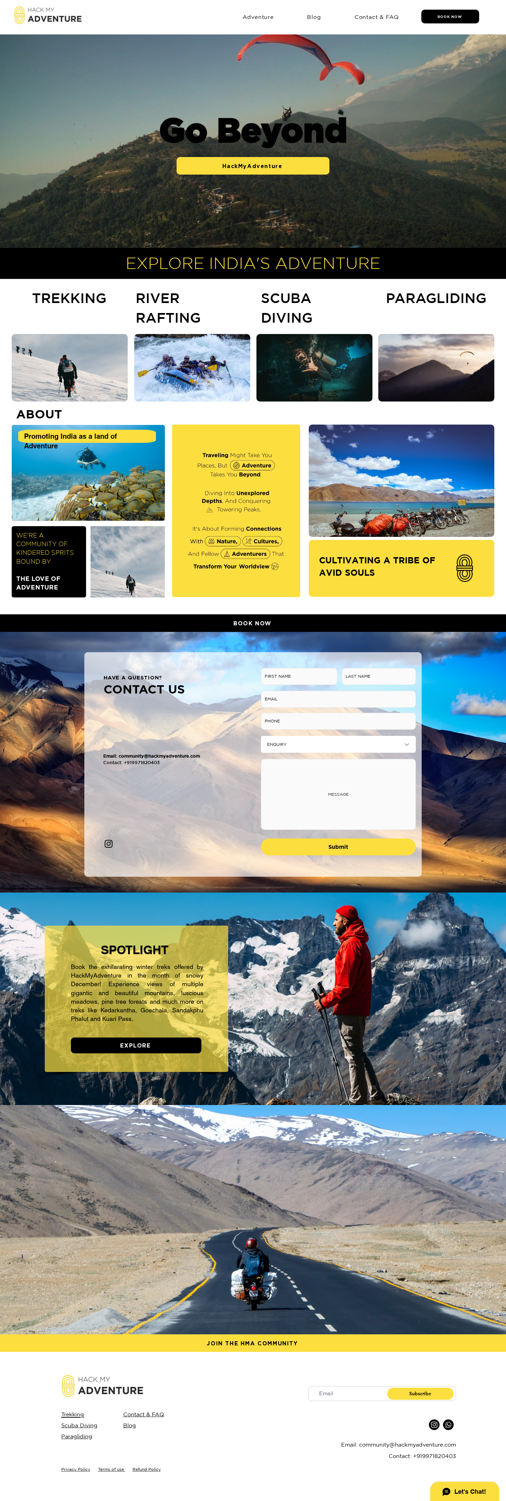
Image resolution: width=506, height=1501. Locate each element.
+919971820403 (434, 1456)
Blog (129, 1425)
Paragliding (76, 1436)
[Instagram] (108, 843)
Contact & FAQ (143, 1414)
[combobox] (338, 744)
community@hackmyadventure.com (159, 756)
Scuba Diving (79, 1425)
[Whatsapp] (448, 1424)
